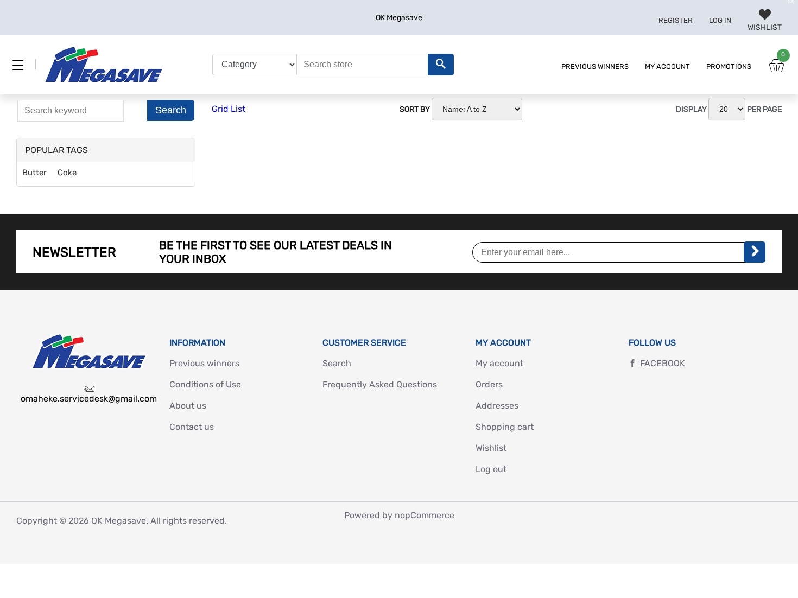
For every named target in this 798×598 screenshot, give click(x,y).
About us (187, 405)
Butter (34, 172)
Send (754, 252)
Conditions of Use (205, 384)
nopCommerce (424, 515)
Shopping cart (505, 427)
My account (667, 66)
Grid (220, 109)
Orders (489, 384)
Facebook (662, 363)
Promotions (728, 66)
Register (675, 20)
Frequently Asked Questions (379, 384)
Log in (720, 20)
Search (170, 110)
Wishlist (491, 448)
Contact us (191, 427)
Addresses (497, 405)
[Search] (441, 64)
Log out (491, 469)
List (238, 109)
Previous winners (595, 66)
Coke (67, 172)
